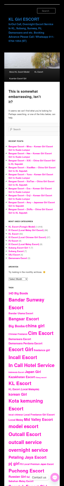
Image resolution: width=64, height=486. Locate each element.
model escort (23, 426)
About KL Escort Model (19, 71)
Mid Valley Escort (38, 419)
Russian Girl (17, 476)
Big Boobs (17, 326)
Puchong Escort (26, 470)
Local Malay (16, 420)
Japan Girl (33, 371)
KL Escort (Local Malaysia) (24, 389)
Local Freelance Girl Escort (39, 414)
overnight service (28, 449)
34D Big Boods (18, 293)
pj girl (14, 463)
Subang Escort (16, 251)
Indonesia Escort (16, 372)
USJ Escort (14, 254)
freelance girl (42, 350)
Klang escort (41, 377)
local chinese (16, 414)
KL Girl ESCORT (24, 19)
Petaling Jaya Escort (27, 457)
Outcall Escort (25, 434)
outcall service (25, 442)
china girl (34, 325)
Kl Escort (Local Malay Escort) (24, 244)
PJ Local (25, 464)
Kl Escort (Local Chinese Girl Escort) (27, 237)
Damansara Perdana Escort (25, 343)
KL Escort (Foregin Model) (22, 226)
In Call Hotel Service (31, 365)
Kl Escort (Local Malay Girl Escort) (26, 230)
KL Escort (38, 71)
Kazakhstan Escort (22, 377)
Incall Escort (23, 357)
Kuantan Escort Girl (17, 78)
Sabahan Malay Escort (21, 481)
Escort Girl (21, 349)
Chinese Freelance (18, 334)
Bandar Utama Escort (21, 313)
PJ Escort (13, 240)
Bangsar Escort (24, 319)
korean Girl (18, 394)
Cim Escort (40, 332)
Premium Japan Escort (42, 464)
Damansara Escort (18, 258)
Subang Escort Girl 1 (19, 247)
